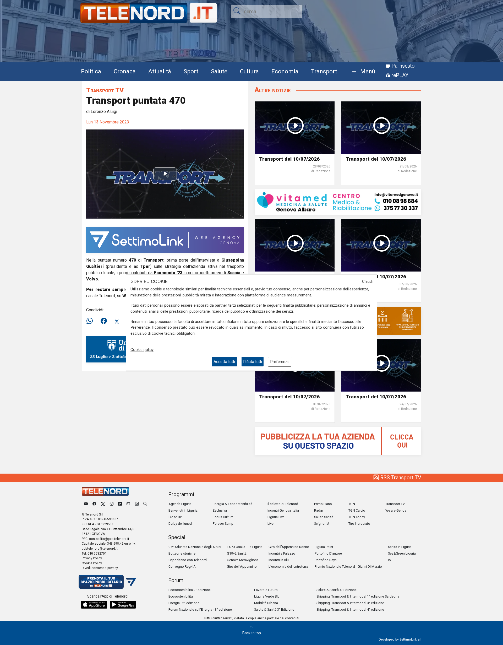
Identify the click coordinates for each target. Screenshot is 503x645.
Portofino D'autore (328, 553)
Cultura (249, 71)
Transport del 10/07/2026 (289, 159)
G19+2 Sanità (237, 553)
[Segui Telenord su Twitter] (103, 504)
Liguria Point (324, 547)
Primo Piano (323, 504)
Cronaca (125, 71)
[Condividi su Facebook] (103, 321)
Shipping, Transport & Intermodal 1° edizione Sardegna (357, 596)
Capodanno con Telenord (187, 560)
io (389, 560)
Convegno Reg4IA (182, 566)
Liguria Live (276, 517)
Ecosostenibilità (180, 596)
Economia (284, 71)
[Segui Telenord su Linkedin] (120, 504)
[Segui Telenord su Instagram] (111, 504)
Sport (191, 71)
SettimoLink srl (410, 639)
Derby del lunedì (180, 523)
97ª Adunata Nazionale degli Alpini (194, 547)
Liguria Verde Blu (267, 596)
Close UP (175, 517)
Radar (318, 510)
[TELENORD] (105, 491)
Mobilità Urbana (266, 603)
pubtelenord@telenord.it (100, 548)
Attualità (159, 71)
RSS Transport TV (400, 477)
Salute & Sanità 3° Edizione (274, 609)
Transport (324, 71)
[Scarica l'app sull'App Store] (94, 604)
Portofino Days (326, 560)
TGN (351, 504)
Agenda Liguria (180, 504)
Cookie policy (142, 349)
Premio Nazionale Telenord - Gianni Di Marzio (348, 566)
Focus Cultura (223, 517)
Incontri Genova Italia (283, 510)
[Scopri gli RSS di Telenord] (137, 504)
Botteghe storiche (181, 553)
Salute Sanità (323, 517)
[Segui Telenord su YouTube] (86, 504)
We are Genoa (395, 510)
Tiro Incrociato (359, 523)
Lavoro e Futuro (266, 590)
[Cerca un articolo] (145, 504)
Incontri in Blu (279, 560)
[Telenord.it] (107, 581)
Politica (91, 71)
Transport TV (105, 90)
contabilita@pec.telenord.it (109, 539)
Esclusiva (220, 510)
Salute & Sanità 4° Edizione (336, 590)
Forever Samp (223, 523)
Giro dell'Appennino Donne (289, 547)
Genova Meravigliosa (243, 560)
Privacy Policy (92, 558)
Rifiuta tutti (252, 361)
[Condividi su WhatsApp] (91, 321)
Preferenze (279, 361)
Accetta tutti (224, 361)
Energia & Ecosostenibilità (232, 504)
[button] (362, 72)
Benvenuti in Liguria (183, 510)
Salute (219, 71)
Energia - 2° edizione (183, 603)
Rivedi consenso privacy (100, 568)
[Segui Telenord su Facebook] (94, 504)
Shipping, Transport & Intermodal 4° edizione (350, 609)
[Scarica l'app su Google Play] (122, 604)
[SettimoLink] (165, 239)
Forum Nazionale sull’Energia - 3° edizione (200, 609)
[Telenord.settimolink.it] (338, 440)
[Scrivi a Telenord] (128, 504)
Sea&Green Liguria (402, 553)
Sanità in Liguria (400, 547)
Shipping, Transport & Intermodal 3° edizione (350, 603)
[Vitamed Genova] (338, 201)
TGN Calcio (356, 510)
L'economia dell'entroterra (288, 566)
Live (270, 523)
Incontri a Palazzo (282, 553)
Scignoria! (321, 523)
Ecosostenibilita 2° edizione (189, 590)
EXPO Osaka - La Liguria (245, 547)
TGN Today (356, 517)
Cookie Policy (92, 563)
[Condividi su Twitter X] (116, 321)
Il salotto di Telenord (282, 504)
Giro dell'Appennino (242, 566)
